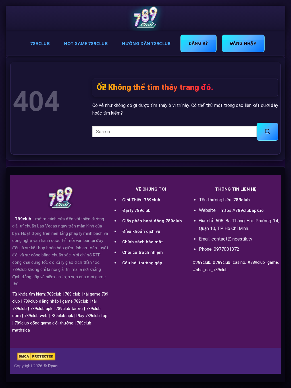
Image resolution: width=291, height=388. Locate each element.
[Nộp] (267, 131)
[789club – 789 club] (145, 18)
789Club (40, 43)
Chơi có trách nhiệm (142, 252)
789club (23, 219)
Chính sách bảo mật (142, 241)
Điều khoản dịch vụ (141, 231)
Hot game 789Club (86, 43)
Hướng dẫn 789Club (146, 43)
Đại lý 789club (136, 210)
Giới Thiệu (141, 200)
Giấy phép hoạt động (152, 220)
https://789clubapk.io (242, 210)
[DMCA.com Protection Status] (36, 356)
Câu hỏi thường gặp (142, 262)
